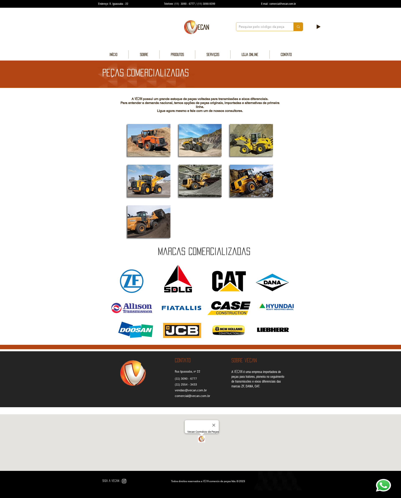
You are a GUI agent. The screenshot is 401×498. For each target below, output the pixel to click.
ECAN (203, 27)
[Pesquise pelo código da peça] (298, 27)
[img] (148, 140)
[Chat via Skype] (134, 481)
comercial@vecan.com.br (282, 4)
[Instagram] (124, 481)
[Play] (318, 27)
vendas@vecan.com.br (191, 390)
